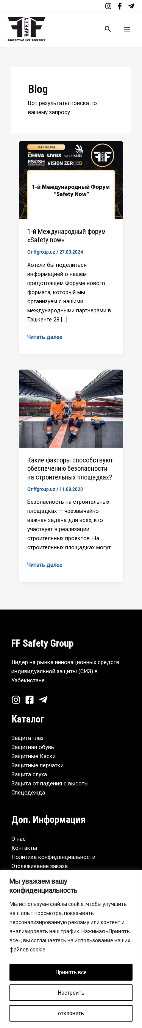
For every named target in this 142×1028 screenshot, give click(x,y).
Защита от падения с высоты (50, 783)
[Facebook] (119, 6)
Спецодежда (28, 792)
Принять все (71, 972)
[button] (108, 29)
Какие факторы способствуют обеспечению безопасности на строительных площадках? (70, 468)
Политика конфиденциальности (53, 857)
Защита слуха (29, 774)
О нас (18, 838)
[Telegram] (131, 6)
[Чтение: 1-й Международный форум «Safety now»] (71, 179)
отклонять (71, 1013)
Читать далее (44, 336)
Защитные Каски (33, 756)
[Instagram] (108, 6)
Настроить (71, 993)
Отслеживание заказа (39, 866)
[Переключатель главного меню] (126, 29)
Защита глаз (27, 738)
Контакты (24, 848)
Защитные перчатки (37, 765)
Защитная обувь (32, 747)
